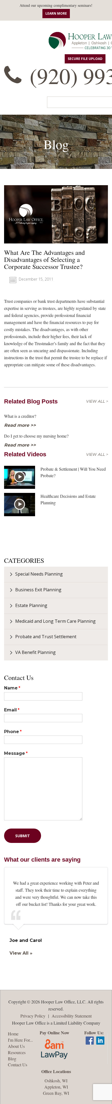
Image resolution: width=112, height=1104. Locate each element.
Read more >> (20, 425)
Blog (12, 1058)
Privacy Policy (32, 1016)
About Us (16, 1046)
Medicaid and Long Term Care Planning (55, 621)
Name (11, 688)
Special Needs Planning (39, 574)
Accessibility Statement (72, 1016)
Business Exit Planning (38, 590)
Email (10, 710)
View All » (21, 953)
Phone (11, 731)
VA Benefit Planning (35, 652)
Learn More (56, 13)
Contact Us (17, 1064)
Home (13, 1033)
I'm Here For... (20, 1040)
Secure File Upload (85, 58)
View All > (97, 401)
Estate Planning (31, 605)
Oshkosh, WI (56, 1080)
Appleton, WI (56, 1087)
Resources (17, 1052)
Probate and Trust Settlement (45, 637)
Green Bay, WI (56, 1093)
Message (14, 753)
